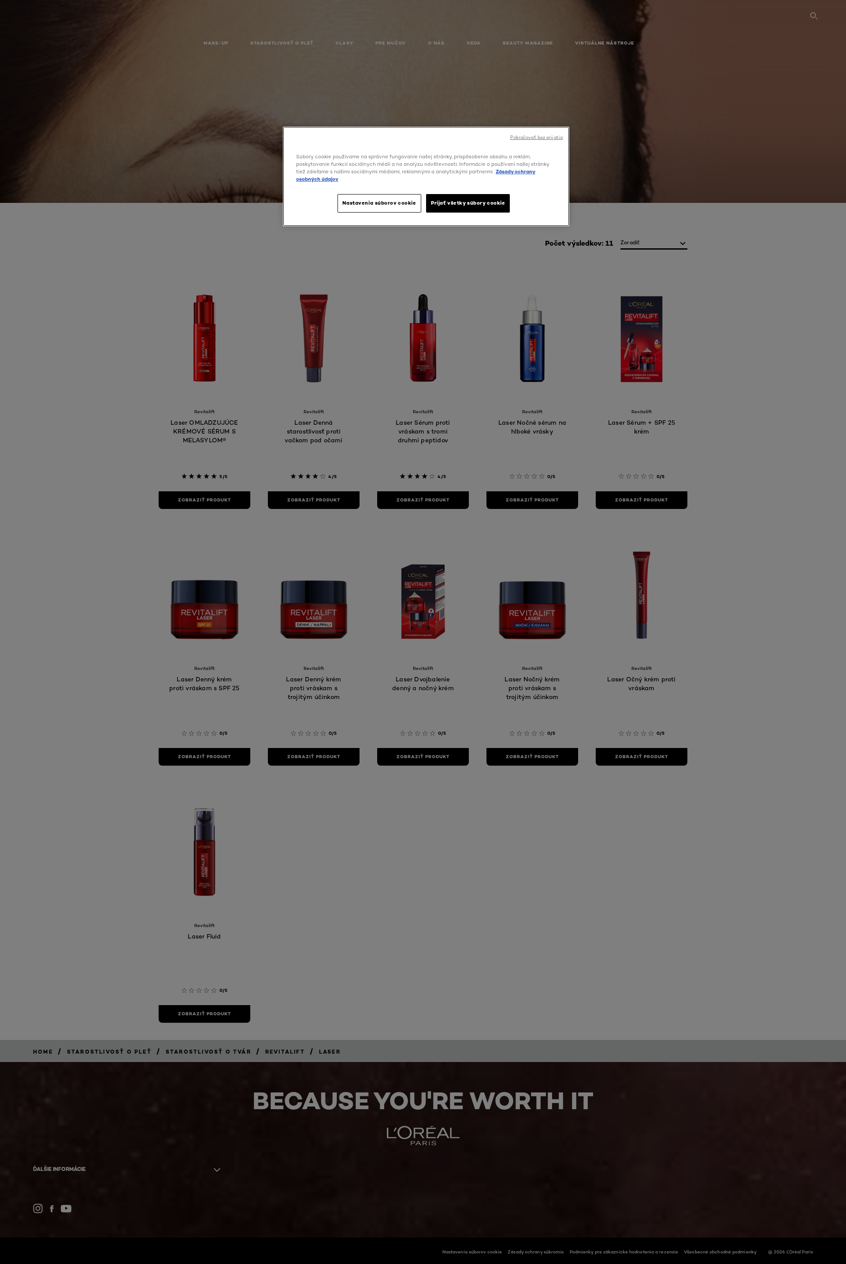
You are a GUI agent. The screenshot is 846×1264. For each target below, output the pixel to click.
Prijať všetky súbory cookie (468, 203)
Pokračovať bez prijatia (536, 137)
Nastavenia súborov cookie (379, 203)
